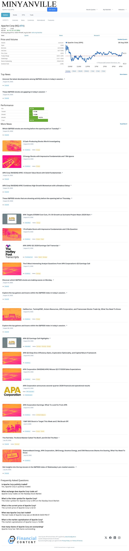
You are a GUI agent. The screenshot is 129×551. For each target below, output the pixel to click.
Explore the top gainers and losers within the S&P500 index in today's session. (34, 293)
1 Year (92, 71)
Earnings (45, 257)
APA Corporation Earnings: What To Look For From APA (45, 405)
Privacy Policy (66, 540)
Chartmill (7, 85)
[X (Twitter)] (106, 540)
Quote (26, 35)
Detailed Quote (122, 39)
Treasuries (51, 20)
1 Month (80, 71)
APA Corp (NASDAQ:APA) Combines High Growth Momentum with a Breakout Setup (37, 186)
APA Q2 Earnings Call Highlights (37, 338)
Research (97, 35)
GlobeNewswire (28, 395)
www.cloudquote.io (70, 537)
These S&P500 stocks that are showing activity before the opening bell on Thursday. (37, 198)
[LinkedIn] (115, 540)
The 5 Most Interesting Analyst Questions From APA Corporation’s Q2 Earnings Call (56, 264)
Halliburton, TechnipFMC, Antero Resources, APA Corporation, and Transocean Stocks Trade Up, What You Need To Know (72, 309)
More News (123, 74)
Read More (123, 124)
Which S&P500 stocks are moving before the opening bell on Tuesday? (31, 129)
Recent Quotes (90, 9)
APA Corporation (30, 391)
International (41, 20)
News (23, 20)
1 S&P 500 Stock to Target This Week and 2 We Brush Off (45, 421)
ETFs (23, 15)
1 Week (74, 71)
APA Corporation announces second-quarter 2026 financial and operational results (56, 386)
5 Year (103, 71)
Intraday (68, 71)
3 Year (98, 71)
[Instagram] (119, 540)
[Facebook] (110, 540)
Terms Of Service (77, 540)
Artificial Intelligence (40, 414)
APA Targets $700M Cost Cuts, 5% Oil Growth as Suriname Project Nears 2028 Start (57, 215)
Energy (38, 149)
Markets (5, 15)
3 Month (87, 71)
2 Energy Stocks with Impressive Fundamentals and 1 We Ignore (48, 156)
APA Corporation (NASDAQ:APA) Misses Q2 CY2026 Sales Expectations (52, 369)
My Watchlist (107, 9)
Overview (15, 20)
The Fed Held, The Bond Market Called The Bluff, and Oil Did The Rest (31, 438)
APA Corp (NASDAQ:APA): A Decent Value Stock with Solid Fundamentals (32, 173)
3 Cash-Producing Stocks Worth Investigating (41, 141)
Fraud (42, 239)
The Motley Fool (28, 257)
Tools (31, 15)
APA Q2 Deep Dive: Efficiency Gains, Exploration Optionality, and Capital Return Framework (59, 353)
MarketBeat (27, 222)
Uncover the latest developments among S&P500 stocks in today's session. (33, 79)
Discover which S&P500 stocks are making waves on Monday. (28, 280)
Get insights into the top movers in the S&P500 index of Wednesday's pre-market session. (39, 467)
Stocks (15, 15)
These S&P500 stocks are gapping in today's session (24, 92)
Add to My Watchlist (36, 32)
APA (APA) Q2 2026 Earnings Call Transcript (41, 246)
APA (22, 25)
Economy (44, 346)
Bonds (40, 257)
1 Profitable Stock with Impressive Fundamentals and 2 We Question (50, 229)
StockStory (27, 149)
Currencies (31, 20)
